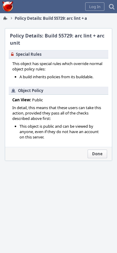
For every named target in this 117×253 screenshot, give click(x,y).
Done (97, 153)
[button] (94, 6)
